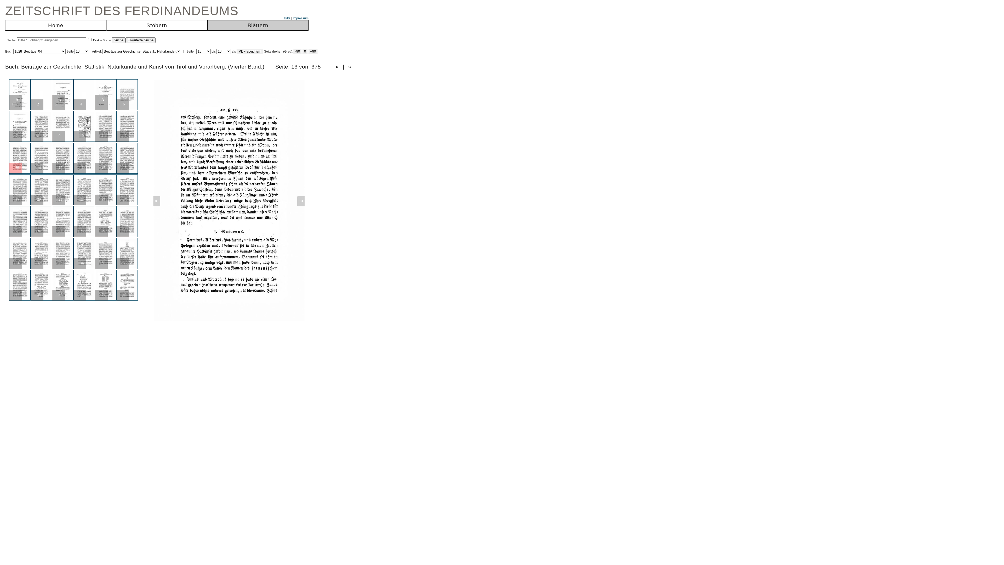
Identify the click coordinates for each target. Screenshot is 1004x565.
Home (55, 25)
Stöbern (156, 25)
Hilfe (287, 18)
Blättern (258, 25)
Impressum (301, 18)
